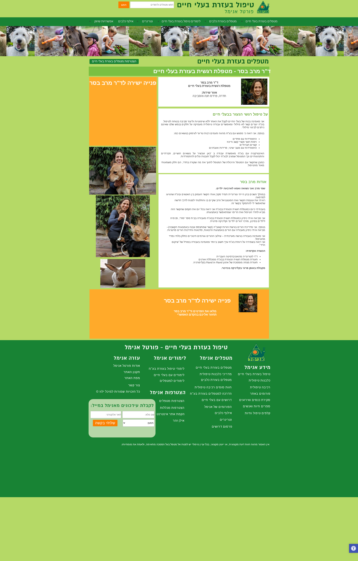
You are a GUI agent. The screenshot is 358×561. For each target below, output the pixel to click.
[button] (353, 549)
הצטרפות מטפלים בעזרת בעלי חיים (114, 61)
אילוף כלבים (125, 21)
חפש (123, 4)
